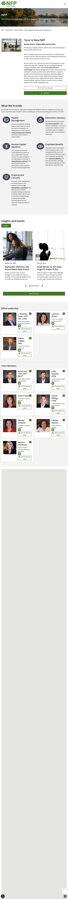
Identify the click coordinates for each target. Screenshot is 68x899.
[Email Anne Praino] (19, 403)
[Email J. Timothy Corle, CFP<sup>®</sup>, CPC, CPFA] (19, 326)
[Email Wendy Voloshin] (19, 430)
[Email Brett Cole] (19, 383)
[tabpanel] (34, 262)
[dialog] (3, 896)
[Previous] (25, 286)
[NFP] (9, 4)
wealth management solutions (21, 132)
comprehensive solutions (19, 161)
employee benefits (55, 158)
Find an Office (18, 30)
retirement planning (52, 123)
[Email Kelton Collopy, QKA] (19, 350)
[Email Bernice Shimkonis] (19, 454)
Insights (5, 226)
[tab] (30, 286)
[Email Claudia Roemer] (52, 430)
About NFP (9, 30)
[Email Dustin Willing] (52, 408)
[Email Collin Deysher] (52, 383)
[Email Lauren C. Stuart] (52, 323)
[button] (8, 322)
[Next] (42, 286)
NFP (2, 30)
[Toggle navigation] (65, 4)
